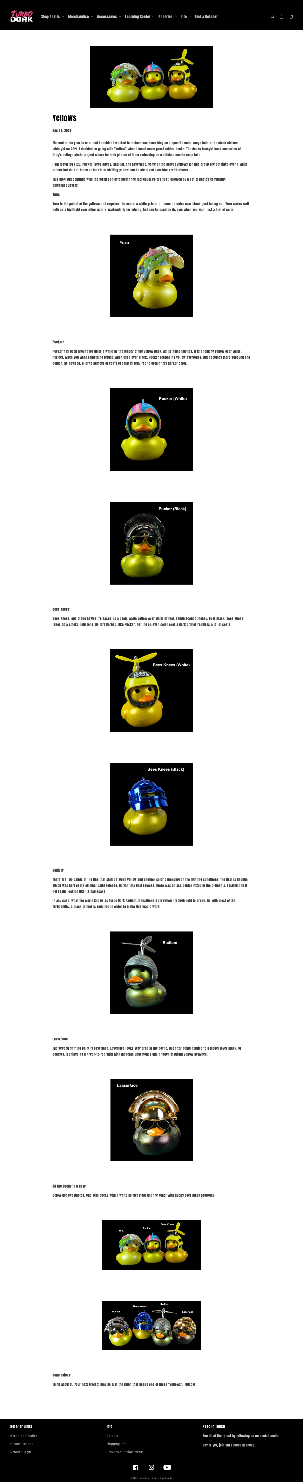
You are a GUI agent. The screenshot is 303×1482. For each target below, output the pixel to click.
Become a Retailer (23, 1435)
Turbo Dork (143, 1478)
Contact (112, 1435)
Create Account (21, 1444)
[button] (272, 16)
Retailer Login (20, 1452)
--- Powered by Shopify (161, 1478)
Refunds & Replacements (125, 1452)
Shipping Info (117, 1444)
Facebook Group (242, 1445)
